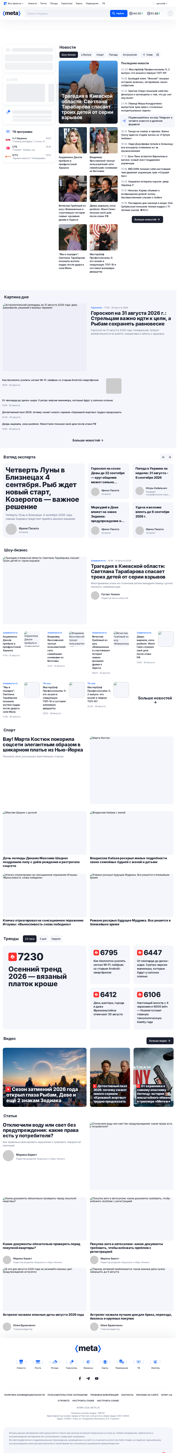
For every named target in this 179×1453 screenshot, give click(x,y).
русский (161, 3)
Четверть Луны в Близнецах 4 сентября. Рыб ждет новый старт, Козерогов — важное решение (42, 488)
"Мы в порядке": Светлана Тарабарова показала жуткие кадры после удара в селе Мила (72, 261)
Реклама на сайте (147, 1395)
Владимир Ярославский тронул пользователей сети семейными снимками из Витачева (103, 164)
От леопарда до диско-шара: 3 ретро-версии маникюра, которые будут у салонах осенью (57, 400)
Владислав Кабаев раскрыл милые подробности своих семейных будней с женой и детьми (128, 860)
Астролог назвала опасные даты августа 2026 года (43, 1314)
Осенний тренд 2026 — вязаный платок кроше (37, 976)
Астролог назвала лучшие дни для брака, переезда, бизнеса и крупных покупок (131, 1316)
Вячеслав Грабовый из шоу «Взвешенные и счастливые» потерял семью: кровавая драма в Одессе (72, 212)
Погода (54, 3)
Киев (150, 54)
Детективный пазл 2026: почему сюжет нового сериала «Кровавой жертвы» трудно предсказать (61, 412)
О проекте (64, 1400)
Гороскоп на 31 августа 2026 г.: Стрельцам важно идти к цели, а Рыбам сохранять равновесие (131, 318)
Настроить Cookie (83, 1400)
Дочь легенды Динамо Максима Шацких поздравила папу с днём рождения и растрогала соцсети (41, 862)
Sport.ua (166, 1395)
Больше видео (158, 1040)
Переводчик (92, 3)
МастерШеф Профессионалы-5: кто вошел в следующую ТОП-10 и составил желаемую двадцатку (103, 263)
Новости (32, 3)
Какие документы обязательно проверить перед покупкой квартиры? (41, 1246)
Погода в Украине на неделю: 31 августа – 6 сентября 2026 (151, 473)
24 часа (29, 938)
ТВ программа (22, 131)
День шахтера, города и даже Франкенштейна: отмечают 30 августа (109, 1008)
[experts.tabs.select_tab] (163, 457)
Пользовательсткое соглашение (68, 1395)
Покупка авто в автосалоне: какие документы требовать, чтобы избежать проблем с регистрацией (126, 1247)
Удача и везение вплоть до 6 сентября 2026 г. (152, 511)
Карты (79, 3)
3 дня (43, 938)
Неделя (56, 938)
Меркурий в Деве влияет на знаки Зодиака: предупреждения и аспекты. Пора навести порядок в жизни (106, 514)
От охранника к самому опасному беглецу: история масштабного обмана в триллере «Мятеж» (154, 1077)
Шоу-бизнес (69, 54)
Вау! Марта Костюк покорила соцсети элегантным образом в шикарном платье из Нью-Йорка (43, 744)
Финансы (88, 1368)
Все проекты (14, 3)
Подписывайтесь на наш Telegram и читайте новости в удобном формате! (150, 121)
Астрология (130, 54)
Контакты (127, 1395)
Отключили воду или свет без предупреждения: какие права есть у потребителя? (40, 1130)
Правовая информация (104, 1395)
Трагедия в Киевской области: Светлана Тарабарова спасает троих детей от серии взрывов (128, 572)
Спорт (100, 54)
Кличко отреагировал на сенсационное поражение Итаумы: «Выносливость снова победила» (43, 922)
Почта (43, 3)
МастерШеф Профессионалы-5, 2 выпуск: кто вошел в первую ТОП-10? (99, 694)
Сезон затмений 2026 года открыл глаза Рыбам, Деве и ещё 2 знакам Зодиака (45, 1077)
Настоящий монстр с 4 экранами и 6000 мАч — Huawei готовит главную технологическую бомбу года (153, 1012)
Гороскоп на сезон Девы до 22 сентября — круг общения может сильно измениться (108, 475)
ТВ (103, 3)
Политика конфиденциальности (24, 1395)
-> (155, 700)
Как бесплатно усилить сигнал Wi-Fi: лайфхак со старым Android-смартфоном (50, 379)
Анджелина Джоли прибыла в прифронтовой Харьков (70, 162)
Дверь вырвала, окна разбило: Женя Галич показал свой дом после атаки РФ (103, 211)
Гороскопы (66, 3)
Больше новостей (86, 440)
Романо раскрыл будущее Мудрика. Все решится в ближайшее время (130, 922)
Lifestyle (86, 54)
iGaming (155, 1368)
